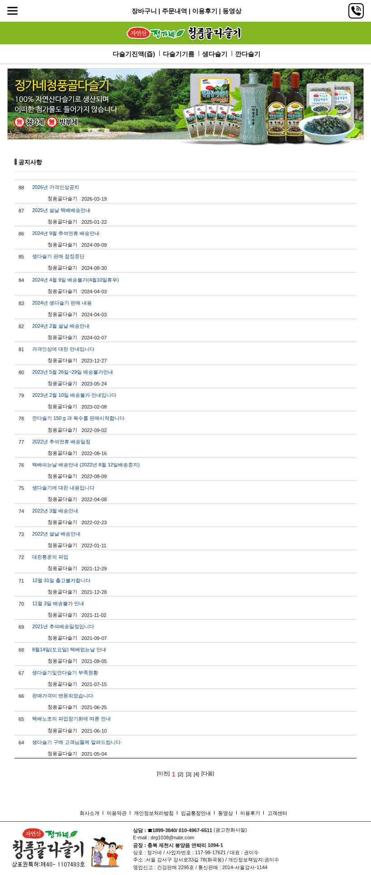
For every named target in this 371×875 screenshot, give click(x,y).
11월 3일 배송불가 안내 (58, 603)
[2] (180, 774)
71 (21, 580)
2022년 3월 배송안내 (55, 510)
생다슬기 (215, 53)
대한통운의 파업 (50, 557)
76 (21, 465)
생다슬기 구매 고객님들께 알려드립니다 (76, 742)
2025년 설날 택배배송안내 (61, 210)
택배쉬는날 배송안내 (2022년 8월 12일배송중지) (86, 464)
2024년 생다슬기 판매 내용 (62, 303)
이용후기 (205, 10)
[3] (188, 774)
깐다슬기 (248, 53)
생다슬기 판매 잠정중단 (58, 256)
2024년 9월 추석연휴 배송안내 (66, 233)
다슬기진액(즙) (134, 53)
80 (21, 372)
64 (21, 742)
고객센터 (277, 813)
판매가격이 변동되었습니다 (62, 695)
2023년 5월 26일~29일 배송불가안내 (72, 372)
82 (21, 326)
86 (21, 233)
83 (21, 303)
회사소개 (90, 813)
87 (21, 210)
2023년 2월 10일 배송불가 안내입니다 (74, 395)
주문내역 (174, 10)
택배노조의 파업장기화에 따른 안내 (71, 718)
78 (21, 418)
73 (21, 534)
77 (21, 442)
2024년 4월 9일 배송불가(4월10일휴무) (75, 279)
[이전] (163, 773)
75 (21, 488)
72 (21, 557)
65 (21, 719)
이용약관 (117, 813)
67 (21, 673)
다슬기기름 (179, 53)
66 (21, 696)
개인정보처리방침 (154, 813)
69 (21, 627)
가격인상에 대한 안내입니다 (63, 349)
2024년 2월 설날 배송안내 (61, 326)
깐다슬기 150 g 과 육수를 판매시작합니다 (78, 418)
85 (21, 256)
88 (21, 187)
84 (21, 280)
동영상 (232, 10)
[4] (196, 774)
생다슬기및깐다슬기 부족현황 (65, 672)
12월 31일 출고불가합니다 (61, 580)
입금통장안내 (196, 813)
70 (21, 604)
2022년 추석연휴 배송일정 (61, 441)
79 (21, 395)
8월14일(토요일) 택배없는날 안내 (69, 649)
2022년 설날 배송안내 (56, 533)
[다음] (207, 773)
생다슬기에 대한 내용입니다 (63, 487)
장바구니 (144, 10)
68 (21, 650)
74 (21, 511)
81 (21, 349)
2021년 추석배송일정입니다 (63, 626)
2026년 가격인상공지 (55, 187)
